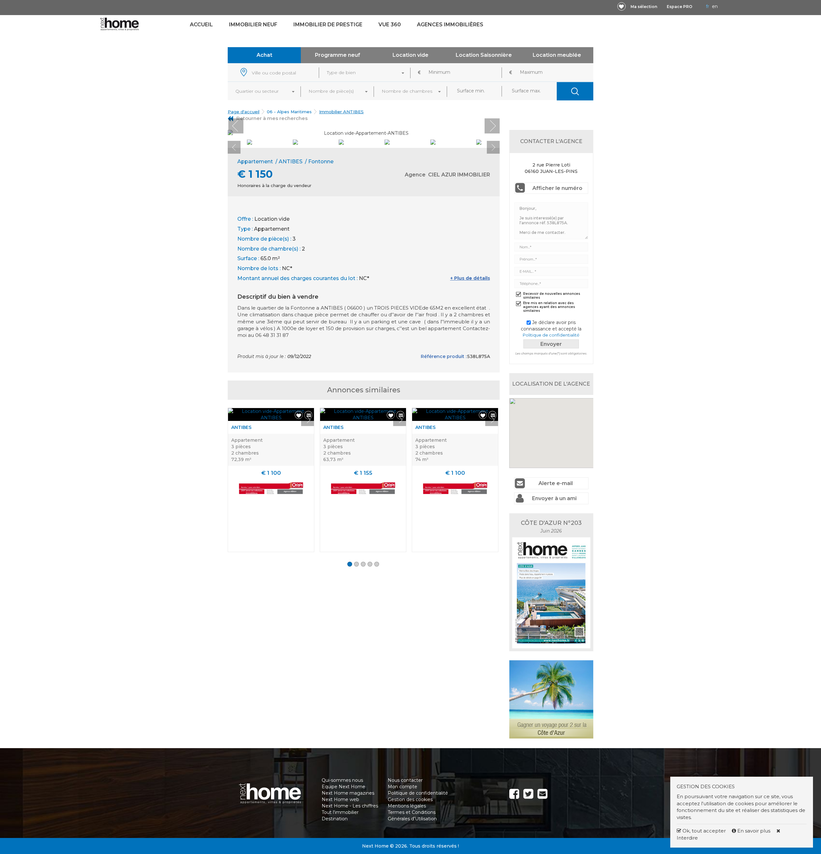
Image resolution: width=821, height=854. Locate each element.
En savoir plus (754, 831)
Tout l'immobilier (340, 812)
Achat (264, 55)
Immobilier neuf (253, 24)
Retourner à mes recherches (272, 118)
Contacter (619, 843)
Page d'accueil (243, 111)
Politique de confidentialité (551, 334)
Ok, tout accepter (703, 831)
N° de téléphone (208, 843)
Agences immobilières (450, 24)
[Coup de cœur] (621, 6)
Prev (235, 125)
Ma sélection (644, 6)
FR (707, 6)
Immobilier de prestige (327, 24)
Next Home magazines (348, 793)
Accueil (201, 24)
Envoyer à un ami (554, 498)
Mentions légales (407, 806)
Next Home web (340, 799)
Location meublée (557, 55)
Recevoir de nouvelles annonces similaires (551, 296)
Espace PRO (679, 6)
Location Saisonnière (484, 55)
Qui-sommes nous (342, 780)
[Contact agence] (483, 130)
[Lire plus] (271, 414)
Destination (335, 819)
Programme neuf (337, 55)
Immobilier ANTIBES (341, 111)
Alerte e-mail (555, 483)
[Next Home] (119, 24)
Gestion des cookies (410, 799)
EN (715, 6)
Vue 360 (389, 24)
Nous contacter (405, 780)
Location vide (410, 55)
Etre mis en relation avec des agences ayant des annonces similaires (549, 307)
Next (492, 125)
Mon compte (402, 787)
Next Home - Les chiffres (350, 806)
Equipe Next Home (343, 787)
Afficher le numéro (557, 188)
